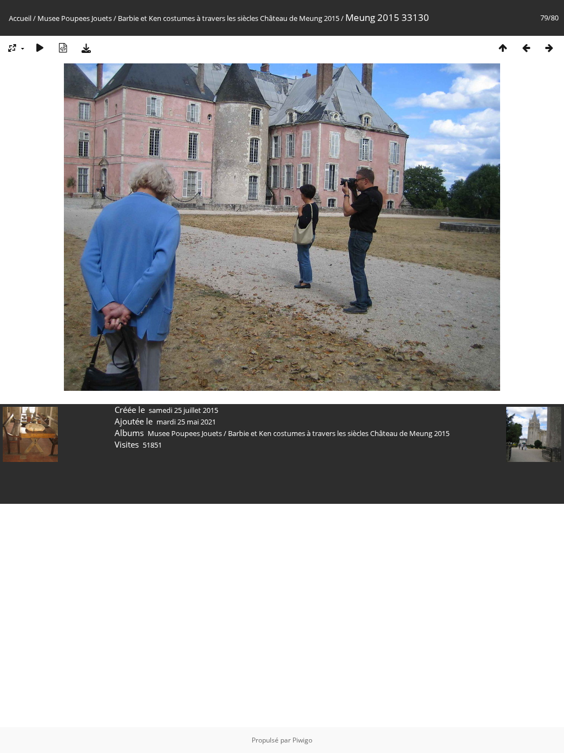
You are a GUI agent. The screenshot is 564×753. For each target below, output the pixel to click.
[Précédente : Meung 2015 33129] (526, 47)
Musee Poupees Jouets (74, 18)
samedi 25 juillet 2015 (183, 410)
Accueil (20, 18)
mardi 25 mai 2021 (186, 422)
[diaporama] (39, 47)
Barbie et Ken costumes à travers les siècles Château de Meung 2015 (228, 18)
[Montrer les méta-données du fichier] (62, 47)
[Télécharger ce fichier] (85, 47)
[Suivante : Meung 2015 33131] (549, 47)
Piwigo (302, 740)
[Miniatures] (502, 47)
